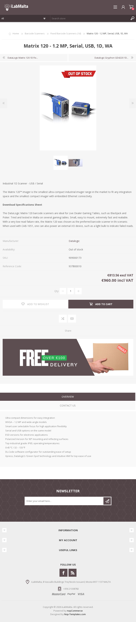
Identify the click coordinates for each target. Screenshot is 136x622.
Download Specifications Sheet (22, 204)
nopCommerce (75, 610)
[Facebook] (63, 573)
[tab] (67, 397)
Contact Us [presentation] (68, 405)
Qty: (56, 291)
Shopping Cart (131, 7)
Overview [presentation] (68, 396)
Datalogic (74, 241)
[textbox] (89, 18)
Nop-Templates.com (75, 614)
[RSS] (72, 573)
